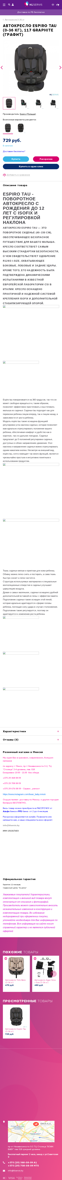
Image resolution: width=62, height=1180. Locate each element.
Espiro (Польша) (28, 114)
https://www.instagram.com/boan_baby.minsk (24, 794)
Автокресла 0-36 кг (14, 20)
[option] (31, 68)
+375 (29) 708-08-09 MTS (23, 1166)
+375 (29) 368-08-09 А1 (22, 1162)
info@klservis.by (15, 1170)
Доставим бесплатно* (14, 152)
